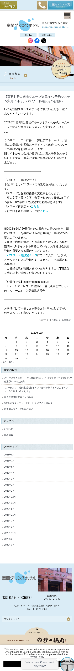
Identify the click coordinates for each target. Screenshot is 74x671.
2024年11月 (10, 515)
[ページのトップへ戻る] (37, 631)
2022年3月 (9, 539)
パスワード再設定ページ (22, 255)
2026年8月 (9, 454)
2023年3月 (9, 527)
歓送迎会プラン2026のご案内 (19, 409)
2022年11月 (10, 533)
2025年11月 (10, 503)
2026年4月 (9, 473)
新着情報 (66, 320)
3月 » (11, 361)
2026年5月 (9, 466)
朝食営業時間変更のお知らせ (18, 397)
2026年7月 (9, 460)
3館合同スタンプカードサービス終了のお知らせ (28, 403)
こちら (35, 206)
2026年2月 (9, 484)
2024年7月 (9, 521)
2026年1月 (9, 491)
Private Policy (36, 656)
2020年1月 (9, 545)
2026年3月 (9, 479)
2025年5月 (9, 509)
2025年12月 (10, 497)
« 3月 (4, 361)
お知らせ (55, 320)
